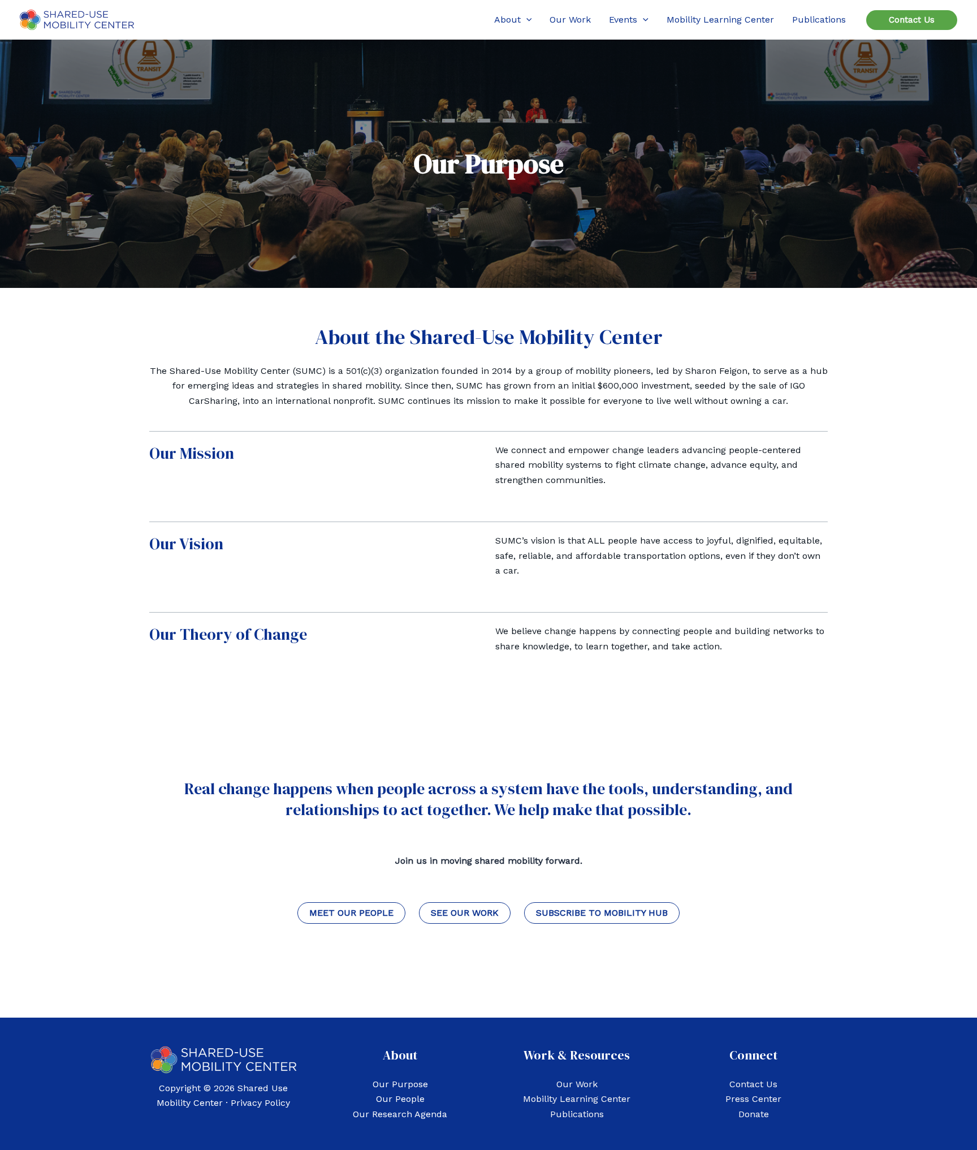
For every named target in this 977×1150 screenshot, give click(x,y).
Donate (753, 1114)
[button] (526, 20)
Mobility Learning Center (576, 1098)
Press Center (753, 1098)
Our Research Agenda (400, 1114)
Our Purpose (400, 1084)
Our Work (577, 1084)
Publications (577, 1114)
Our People (400, 1098)
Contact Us (753, 1084)
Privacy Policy (260, 1102)
